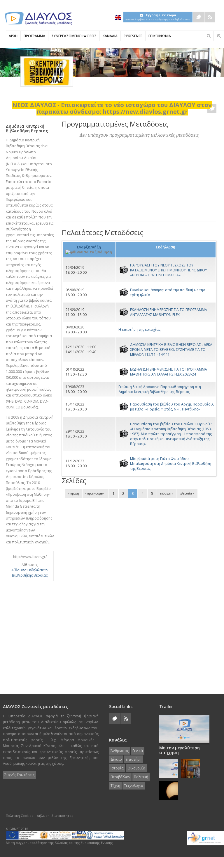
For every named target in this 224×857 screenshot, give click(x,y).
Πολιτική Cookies (19, 815)
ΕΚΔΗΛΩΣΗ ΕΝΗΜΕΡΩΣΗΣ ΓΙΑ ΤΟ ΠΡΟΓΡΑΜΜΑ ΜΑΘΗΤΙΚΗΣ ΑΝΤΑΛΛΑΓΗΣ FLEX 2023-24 (168, 372)
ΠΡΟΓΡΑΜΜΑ (34, 35)
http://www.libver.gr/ (30, 556)
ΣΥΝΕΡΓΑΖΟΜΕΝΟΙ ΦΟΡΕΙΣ (74, 35)
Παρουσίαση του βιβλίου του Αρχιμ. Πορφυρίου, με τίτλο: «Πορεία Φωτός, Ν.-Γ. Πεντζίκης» (172, 407)
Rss (209, 17)
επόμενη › (166, 493)
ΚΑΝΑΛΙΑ (110, 35)
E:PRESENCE (133, 35)
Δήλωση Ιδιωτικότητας (55, 815)
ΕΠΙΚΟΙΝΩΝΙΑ (159, 35)
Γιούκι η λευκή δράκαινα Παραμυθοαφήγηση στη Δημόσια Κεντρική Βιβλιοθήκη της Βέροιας (159, 389)
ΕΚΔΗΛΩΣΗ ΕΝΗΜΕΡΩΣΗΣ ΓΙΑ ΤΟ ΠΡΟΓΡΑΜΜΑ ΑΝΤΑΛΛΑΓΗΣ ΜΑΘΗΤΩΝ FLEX (168, 312)
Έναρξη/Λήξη (89, 247)
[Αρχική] (38, 18)
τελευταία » (187, 493)
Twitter (198, 17)
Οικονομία (136, 768)
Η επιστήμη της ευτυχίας (139, 329)
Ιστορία (117, 768)
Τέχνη (115, 785)
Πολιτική (141, 776)
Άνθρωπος (120, 750)
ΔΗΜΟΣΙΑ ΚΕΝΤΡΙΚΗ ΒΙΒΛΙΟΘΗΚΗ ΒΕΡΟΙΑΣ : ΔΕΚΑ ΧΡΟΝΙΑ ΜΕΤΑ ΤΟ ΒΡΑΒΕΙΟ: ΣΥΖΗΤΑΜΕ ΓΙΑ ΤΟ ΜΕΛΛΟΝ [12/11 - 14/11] (171, 349)
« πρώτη (73, 493)
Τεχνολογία (133, 785)
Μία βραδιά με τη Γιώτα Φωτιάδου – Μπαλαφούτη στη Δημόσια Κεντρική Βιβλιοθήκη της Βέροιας (170, 463)
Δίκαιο (116, 759)
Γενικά (137, 750)
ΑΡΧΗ (13, 35)
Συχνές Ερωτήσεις (19, 774)
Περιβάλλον (120, 776)
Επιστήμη (133, 759)
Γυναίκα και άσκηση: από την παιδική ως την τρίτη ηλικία (167, 292)
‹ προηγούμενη (95, 493)
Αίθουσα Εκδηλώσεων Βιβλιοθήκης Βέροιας (29, 573)
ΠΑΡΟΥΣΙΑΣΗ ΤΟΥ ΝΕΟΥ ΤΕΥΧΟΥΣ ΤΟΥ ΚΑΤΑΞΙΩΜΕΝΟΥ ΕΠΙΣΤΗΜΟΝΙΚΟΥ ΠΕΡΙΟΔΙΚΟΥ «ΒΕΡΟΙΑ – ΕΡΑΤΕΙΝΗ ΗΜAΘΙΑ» (168, 270)
